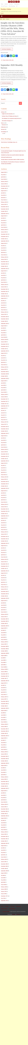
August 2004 (3, 765)
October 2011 (4, 568)
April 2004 (3, 774)
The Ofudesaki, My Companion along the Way (11, 118)
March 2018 (3, 392)
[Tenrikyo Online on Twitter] (11, 2)
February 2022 (4, 284)
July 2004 (3, 767)
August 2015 (3, 463)
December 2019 (4, 344)
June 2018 (3, 385)
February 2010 (4, 614)
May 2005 (3, 744)
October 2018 (4, 376)
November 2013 (4, 511)
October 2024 (4, 211)
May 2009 (3, 635)
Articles (6, 4)
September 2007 (4, 680)
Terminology (3, 131)
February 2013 (4, 531)
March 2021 (3, 309)
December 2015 (4, 454)
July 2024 (3, 218)
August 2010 (3, 600)
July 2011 (3, 575)
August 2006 (3, 710)
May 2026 (3, 174)
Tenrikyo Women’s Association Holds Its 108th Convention (12, 159)
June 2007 (3, 687)
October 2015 (4, 458)
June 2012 (3, 550)
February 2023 (4, 257)
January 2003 (3, 806)
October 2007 (4, 678)
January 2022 (3, 286)
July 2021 (3, 300)
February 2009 (4, 641)
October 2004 (4, 761)
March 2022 (3, 282)
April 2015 (3, 472)
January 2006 (3, 726)
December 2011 (4, 564)
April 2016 (3, 445)
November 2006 (4, 703)
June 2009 (3, 632)
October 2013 (4, 513)
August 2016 (3, 435)
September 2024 (4, 213)
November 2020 (4, 319)
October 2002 (4, 813)
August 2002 (3, 818)
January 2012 (3, 561)
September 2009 (4, 625)
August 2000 (3, 873)
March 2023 (3, 254)
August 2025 (3, 190)
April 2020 (3, 335)
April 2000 (3, 882)
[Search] (20, 103)
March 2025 (3, 199)
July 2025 (3, 193)
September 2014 (4, 488)
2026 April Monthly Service (6, 157)
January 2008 (3, 671)
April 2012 (3, 554)
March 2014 (3, 502)
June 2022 (3, 275)
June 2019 (3, 357)
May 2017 (3, 415)
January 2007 (3, 699)
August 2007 (3, 683)
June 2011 (3, 577)
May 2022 (3, 277)
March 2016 (3, 447)
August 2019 (3, 353)
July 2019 (3, 355)
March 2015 (3, 474)
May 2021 (3, 305)
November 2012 (4, 538)
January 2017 (3, 424)
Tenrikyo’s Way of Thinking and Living (9, 116)
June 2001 (3, 850)
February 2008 (4, 669)
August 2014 (3, 490)
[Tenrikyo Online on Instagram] (14, 2)
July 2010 (3, 603)
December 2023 (4, 234)
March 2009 (3, 639)
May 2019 (3, 360)
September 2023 (4, 241)
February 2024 (4, 229)
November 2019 (4, 346)
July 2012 (3, 548)
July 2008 (3, 657)
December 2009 (4, 619)
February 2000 (4, 886)
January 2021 (3, 314)
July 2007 (3, 685)
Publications (16, 4)
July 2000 (3, 875)
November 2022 (4, 264)
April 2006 (3, 719)
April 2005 (3, 747)
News (2, 4)
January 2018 (3, 396)
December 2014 (4, 481)
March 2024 (3, 227)
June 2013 (3, 522)
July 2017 (3, 410)
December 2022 (4, 261)
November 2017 (4, 401)
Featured (3, 124)
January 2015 (3, 479)
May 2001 (3, 852)
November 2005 (4, 731)
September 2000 (4, 870)
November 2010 (4, 593)
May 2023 (3, 250)
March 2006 (3, 722)
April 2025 (3, 197)
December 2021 (4, 289)
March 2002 (3, 829)
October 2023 (4, 238)
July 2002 (3, 820)
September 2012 (4, 543)
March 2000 (3, 884)
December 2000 (4, 864)
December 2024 (4, 206)
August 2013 (3, 518)
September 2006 (4, 708)
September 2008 (4, 653)
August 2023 (3, 243)
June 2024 (3, 220)
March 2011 (3, 584)
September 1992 (4, 900)
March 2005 (3, 749)
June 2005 (3, 742)
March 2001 (3, 857)
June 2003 (3, 795)
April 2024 (3, 225)
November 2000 (4, 866)
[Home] (1, 19)
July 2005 (3, 740)
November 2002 (4, 811)
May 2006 (3, 717)
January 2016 (3, 451)
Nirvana (13, 914)
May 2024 (3, 222)
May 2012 (3, 552)
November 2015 (4, 456)
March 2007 (3, 694)
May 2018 (3, 387)
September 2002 (4, 815)
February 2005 (4, 751)
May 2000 (3, 880)
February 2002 (4, 832)
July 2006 (3, 712)
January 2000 (3, 889)
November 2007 (4, 676)
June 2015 (3, 467)
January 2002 (3, 834)
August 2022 (3, 270)
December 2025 (4, 186)
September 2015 (4, 461)
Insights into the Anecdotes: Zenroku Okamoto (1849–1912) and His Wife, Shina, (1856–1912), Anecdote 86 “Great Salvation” (13, 28)
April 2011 (3, 582)
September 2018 (4, 378)
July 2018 (3, 383)
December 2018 (4, 371)
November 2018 (4, 373)
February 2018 (4, 394)
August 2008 (3, 655)
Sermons (11, 4)
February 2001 (4, 859)
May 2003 (3, 797)
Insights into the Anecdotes (7, 113)
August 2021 (3, 298)
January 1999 (3, 891)
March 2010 (3, 612)
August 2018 (3, 380)
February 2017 (4, 422)
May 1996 (3, 898)
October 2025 (4, 188)
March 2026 (3, 179)
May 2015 (3, 470)
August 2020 (3, 325)
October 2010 (4, 596)
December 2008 (4, 646)
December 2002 (4, 809)
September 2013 (4, 515)
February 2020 (4, 339)
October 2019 (4, 348)
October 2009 (4, 623)
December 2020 (4, 316)
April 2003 (3, 799)
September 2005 (4, 735)
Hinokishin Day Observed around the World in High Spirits (12, 155)
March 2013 (3, 529)
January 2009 (3, 644)
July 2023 (3, 245)
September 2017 (4, 406)
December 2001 (4, 836)
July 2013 (3, 520)
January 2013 (3, 534)
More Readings (12, 6)
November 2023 (4, 236)
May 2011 (3, 580)
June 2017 (3, 412)
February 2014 (4, 504)
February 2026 (4, 181)
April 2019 (3, 362)
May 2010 (3, 607)
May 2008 (3, 662)
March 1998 (3, 893)
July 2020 (3, 328)
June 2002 (3, 822)
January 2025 (3, 204)
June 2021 (3, 303)
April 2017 (3, 417)
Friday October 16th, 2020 (8, 60)
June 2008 (3, 660)
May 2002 (3, 825)
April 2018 (3, 390)
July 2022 (3, 273)
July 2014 (3, 493)
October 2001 (4, 841)
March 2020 (3, 337)
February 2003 (4, 804)
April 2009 (3, 637)
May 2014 (3, 497)
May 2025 (3, 195)
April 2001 (3, 854)
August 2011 (3, 573)
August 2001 (3, 845)
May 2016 (3, 442)
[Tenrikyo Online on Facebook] (9, 2)
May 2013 (3, 525)
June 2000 (3, 877)
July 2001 (3, 848)
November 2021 (4, 291)
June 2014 (3, 495)
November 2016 (4, 428)
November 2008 (4, 648)
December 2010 (4, 591)
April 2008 (3, 664)
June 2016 (3, 440)
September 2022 (4, 268)
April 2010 (3, 609)
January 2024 (3, 232)
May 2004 (3, 772)
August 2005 (3, 738)
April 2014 (3, 499)
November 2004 (4, 758)
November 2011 (4, 566)
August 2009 (3, 628)
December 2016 (4, 426)
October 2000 (4, 868)
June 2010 (3, 605)
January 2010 (3, 616)
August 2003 (3, 790)
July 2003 (3, 793)
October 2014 (4, 486)
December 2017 (4, 399)
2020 (4, 19)
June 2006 (3, 715)
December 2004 (4, 756)
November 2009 (4, 621)
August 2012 (3, 545)
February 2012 (4, 559)
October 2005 (4, 733)
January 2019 (3, 369)
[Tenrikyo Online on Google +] (16, 2)
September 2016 (4, 433)
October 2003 (4, 786)
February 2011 (4, 586)
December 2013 (4, 509)
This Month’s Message (6, 120)
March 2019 (3, 364)
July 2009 (3, 630)
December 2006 (4, 701)
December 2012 (4, 536)
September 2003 (4, 788)
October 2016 (4, 431)
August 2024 (3, 215)
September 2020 (4, 323)
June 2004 (3, 770)
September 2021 (4, 296)
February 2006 (4, 724)
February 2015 (4, 477)
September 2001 (4, 843)
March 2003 (3, 802)
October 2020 (4, 321)
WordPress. (18, 914)
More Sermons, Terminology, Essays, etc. (9, 142)
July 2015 (3, 465)
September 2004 (4, 763)
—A (2, 133)
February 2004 (4, 777)
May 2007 (3, 690)
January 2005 (3, 754)
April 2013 (3, 527)
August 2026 (3, 172)
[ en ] (2, 13)
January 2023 (3, 259)
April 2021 (3, 307)
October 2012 (4, 541)
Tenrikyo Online (6, 9)
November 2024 (4, 209)
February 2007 (4, 696)
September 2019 (4, 351)
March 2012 (3, 557)
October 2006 (4, 706)
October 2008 (4, 651)
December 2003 (4, 781)
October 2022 (4, 266)
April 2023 (3, 252)
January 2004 (3, 779)
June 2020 (3, 330)
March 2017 (3, 419)
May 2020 (3, 332)
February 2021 (4, 312)
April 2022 (3, 280)
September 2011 (4, 570)
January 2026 (3, 183)
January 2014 (3, 506)
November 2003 (4, 783)
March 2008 (3, 667)
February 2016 (4, 449)
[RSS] (19, 2)
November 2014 (4, 483)
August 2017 (3, 408)
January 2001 (3, 861)
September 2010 (4, 598)
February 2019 (4, 367)
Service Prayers (4, 6)
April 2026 (3, 177)
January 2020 (3, 341)
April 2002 (3, 827)
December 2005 (4, 728)
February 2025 (4, 202)
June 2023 (3, 248)
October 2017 (4, 403)
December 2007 (4, 674)
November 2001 (4, 838)
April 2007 (3, 692)
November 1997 (4, 896)
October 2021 (4, 293)
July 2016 (3, 438)
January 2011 (3, 589)
